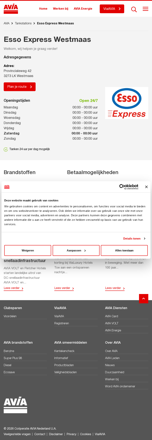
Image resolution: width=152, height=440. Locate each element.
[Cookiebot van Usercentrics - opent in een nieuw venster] (122, 187)
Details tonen (132, 238)
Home (43, 9)
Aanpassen (74, 250)
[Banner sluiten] (146, 187)
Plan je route (17, 87)
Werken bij (60, 9)
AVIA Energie (83, 9)
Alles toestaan (124, 250)
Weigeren (28, 250)
